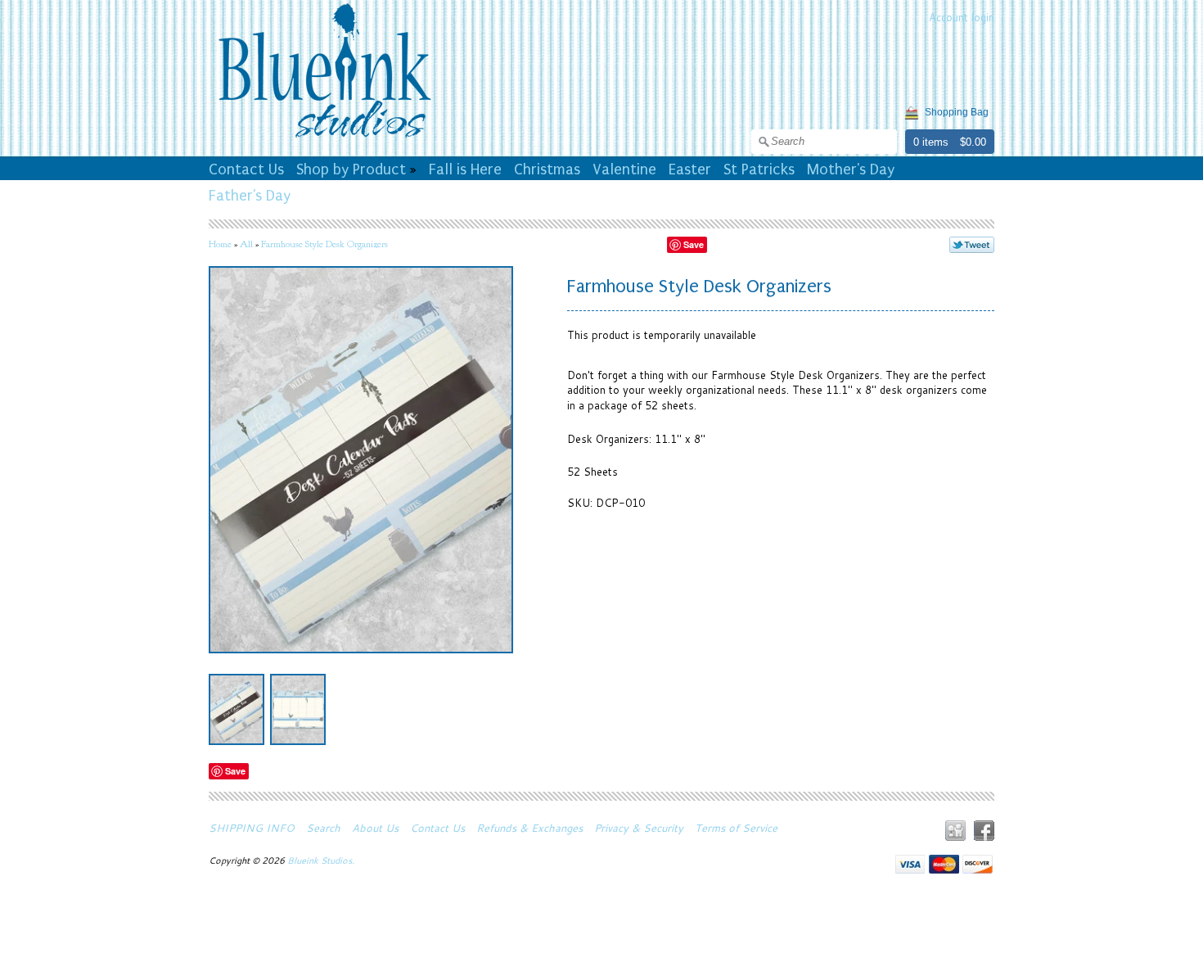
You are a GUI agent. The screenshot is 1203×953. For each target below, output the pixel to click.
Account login (961, 17)
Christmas (547, 169)
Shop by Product (351, 169)
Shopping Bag (957, 112)
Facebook (984, 830)
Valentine (624, 169)
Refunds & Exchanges (529, 827)
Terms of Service (736, 827)
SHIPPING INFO (252, 827)
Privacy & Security (638, 827)
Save (693, 244)
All (246, 244)
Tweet (971, 245)
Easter (690, 169)
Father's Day (250, 196)
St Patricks (759, 169)
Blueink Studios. (322, 860)
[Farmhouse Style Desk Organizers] (236, 709)
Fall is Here (465, 169)
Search (323, 827)
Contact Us (246, 169)
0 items (930, 142)
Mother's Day (850, 169)
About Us (375, 827)
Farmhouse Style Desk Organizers (324, 244)
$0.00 (973, 142)
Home (220, 244)
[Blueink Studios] (324, 140)
